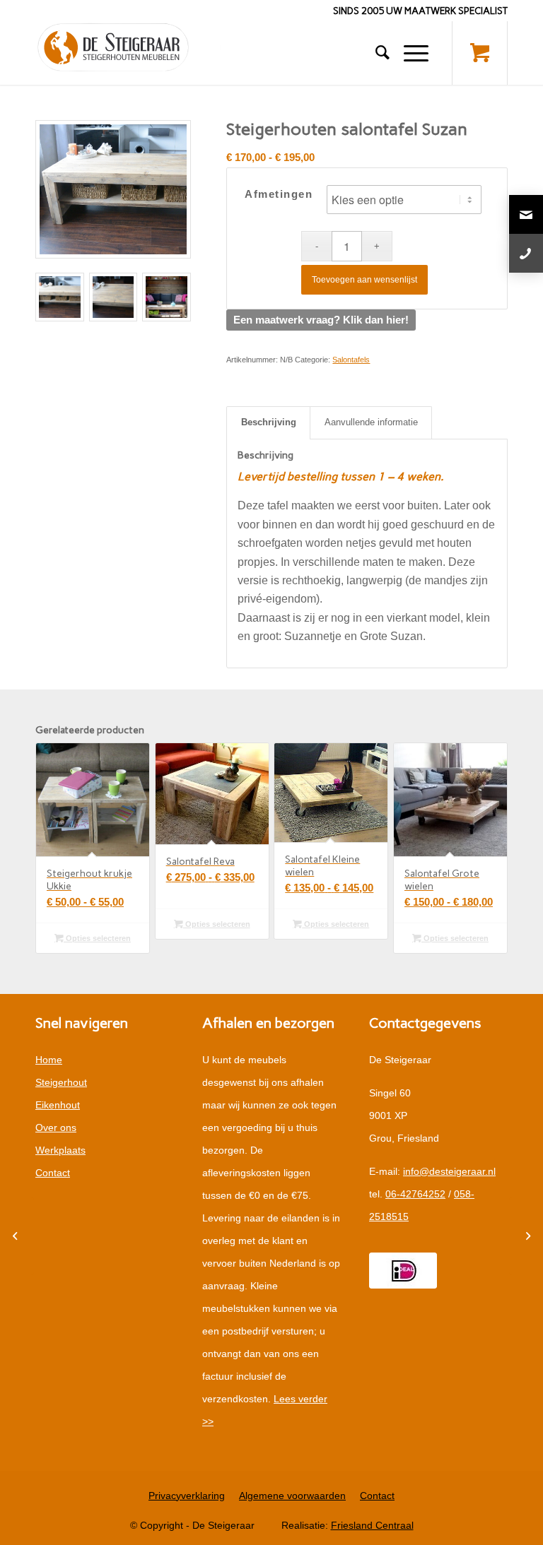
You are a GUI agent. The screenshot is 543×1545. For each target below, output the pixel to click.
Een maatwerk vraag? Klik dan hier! (321, 320)
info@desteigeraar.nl (449, 1171)
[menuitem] (375, 53)
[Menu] (409, 53)
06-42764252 (415, 1194)
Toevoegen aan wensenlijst (364, 280)
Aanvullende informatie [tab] (371, 422)
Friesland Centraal (372, 1525)
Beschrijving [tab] (268, 422)
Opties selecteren (97, 938)
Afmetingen (279, 194)
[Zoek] (375, 53)
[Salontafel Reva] (526, 1236)
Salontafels (351, 359)
